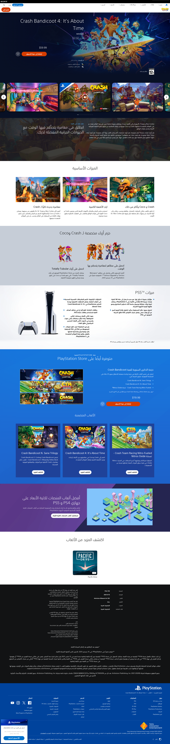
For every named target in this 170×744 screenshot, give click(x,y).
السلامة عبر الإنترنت (105, 706)
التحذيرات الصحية (54, 709)
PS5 (135, 701)
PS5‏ (152, 5)
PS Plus (133, 5)
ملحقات (122, 5)
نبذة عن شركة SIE (157, 701)
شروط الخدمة (55, 701)
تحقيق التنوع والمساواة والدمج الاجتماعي (99, 709)
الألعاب (143, 5)
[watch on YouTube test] (104, 108)
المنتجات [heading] (133, 698)
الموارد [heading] (55, 698)
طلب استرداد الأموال (79, 714)
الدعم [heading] (82, 698)
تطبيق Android (28, 710)
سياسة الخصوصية (67, 739)
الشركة (160, 711)
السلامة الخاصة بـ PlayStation (76, 704)
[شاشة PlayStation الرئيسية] (166, 5)
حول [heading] (160, 698)
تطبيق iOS (29, 708)
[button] (85, 97)
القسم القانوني (78, 739)
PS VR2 (134, 706)
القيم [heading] (108, 698)
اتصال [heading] (30, 698)
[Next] (166, 97)
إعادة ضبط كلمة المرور (78, 711)
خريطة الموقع (40, 739)
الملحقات (133, 711)
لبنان (156, 739)
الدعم (103, 5)
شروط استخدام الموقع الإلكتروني (53, 739)
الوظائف (160, 704)
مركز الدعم (81, 701)
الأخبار (112, 5)
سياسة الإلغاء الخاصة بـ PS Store (50, 704)
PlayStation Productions (155, 709)
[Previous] (3, 97)
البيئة (109, 701)
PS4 (135, 704)
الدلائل (82, 717)
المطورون (55, 711)
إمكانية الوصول (106, 704)
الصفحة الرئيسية (158, 693)
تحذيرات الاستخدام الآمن (72, 623)
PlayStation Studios (156, 706)
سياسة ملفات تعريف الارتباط (28, 739)
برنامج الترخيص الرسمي (52, 714)
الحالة (82, 706)
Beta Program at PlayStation (24, 713)
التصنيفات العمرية (53, 706)
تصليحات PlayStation (78, 709)
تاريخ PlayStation (157, 714)
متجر (161, 5)
